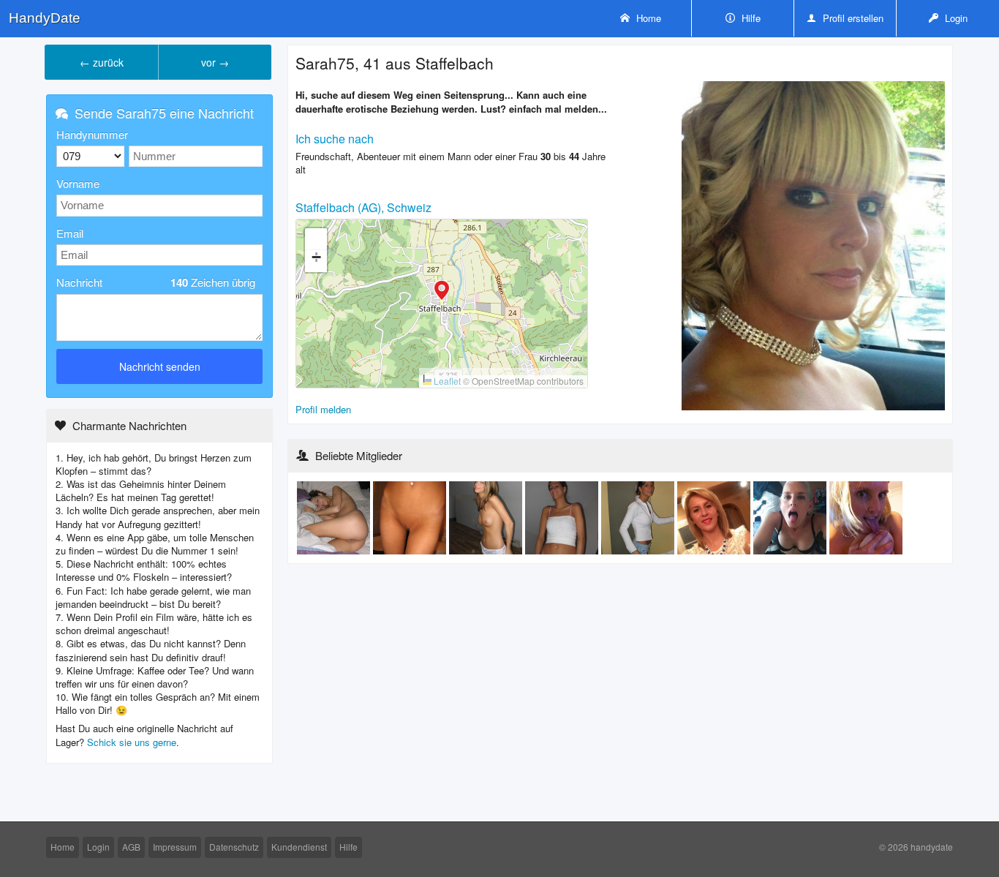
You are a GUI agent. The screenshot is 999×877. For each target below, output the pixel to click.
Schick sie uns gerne (131, 742)
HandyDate (44, 18)
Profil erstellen (851, 18)
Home (647, 18)
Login (955, 18)
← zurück (102, 62)
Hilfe (750, 18)
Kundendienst (299, 846)
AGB (131, 846)
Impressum (175, 846)
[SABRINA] (335, 517)
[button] (441, 292)
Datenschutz (234, 846)
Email (69, 233)
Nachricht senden (159, 366)
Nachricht (155, 282)
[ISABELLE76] (715, 517)
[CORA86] (791, 517)
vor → (215, 62)
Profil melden (323, 409)
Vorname (77, 183)
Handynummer (92, 134)
